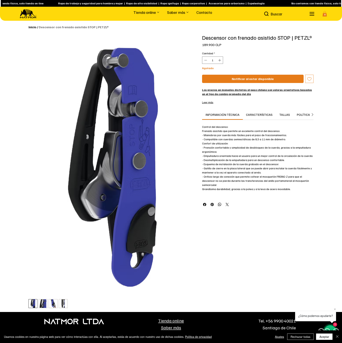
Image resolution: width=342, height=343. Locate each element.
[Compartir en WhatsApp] (219, 204)
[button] (324, 13)
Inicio (32, 27)
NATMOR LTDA (74, 322)
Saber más (171, 327)
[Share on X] (227, 204)
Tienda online (171, 320)
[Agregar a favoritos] (309, 79)
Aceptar (324, 337)
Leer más (207, 102)
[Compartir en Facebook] (204, 204)
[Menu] (311, 13)
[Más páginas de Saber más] (187, 12)
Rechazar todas (300, 337)
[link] (222, 115)
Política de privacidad (198, 337)
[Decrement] (205, 60)
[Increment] (220, 60)
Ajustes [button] (279, 337)
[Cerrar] (337, 337)
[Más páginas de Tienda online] (158, 12)
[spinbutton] (213, 60)
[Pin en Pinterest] (212, 204)
